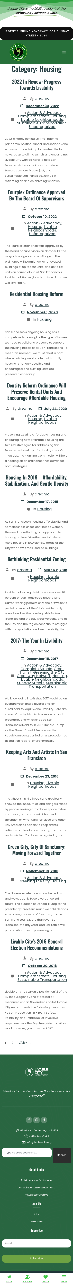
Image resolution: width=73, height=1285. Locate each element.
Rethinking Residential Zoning (36, 559)
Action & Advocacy (44, 112)
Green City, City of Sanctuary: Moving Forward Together (36, 850)
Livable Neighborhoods (42, 119)
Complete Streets (34, 116)
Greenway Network (34, 675)
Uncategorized (42, 126)
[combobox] (27, 1152)
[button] (64, 52)
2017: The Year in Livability (36, 640)
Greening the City (49, 672)
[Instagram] (36, 1120)
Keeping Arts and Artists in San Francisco (36, 755)
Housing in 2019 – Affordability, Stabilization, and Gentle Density (36, 480)
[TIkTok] (44, 1120)
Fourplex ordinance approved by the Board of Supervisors (36, 195)
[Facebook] (29, 1120)
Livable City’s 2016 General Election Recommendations (36, 944)
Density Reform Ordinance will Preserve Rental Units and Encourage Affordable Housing (36, 391)
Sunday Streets (30, 682)
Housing (58, 116)
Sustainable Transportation (42, 123)
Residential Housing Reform (36, 294)
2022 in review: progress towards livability (36, 84)
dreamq (42, 98)
